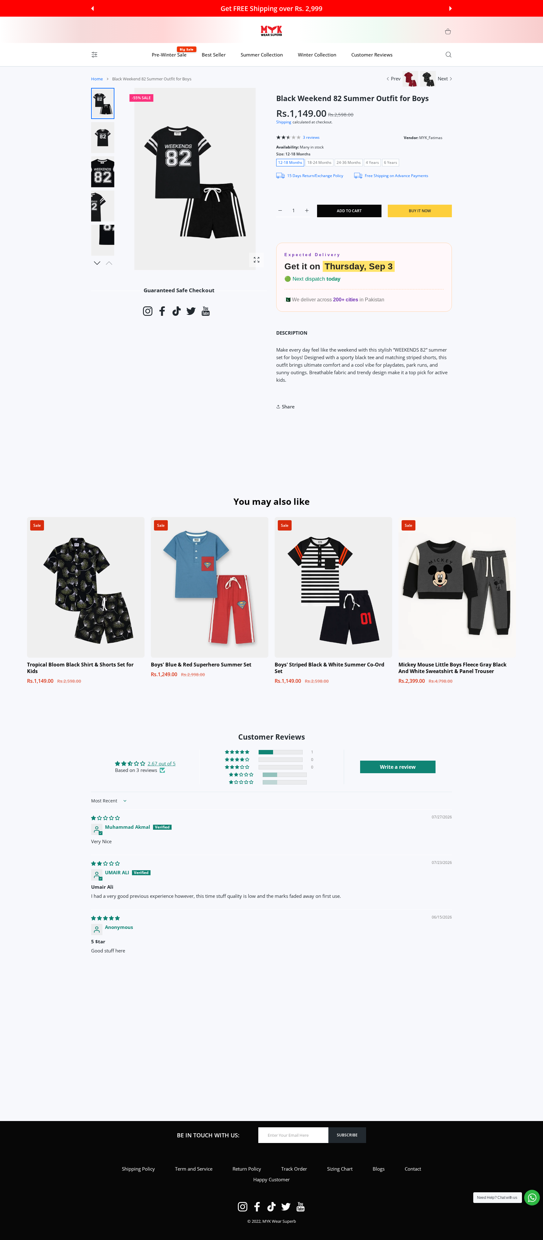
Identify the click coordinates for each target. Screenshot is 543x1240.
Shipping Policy (138, 1169)
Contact (413, 1169)
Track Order (294, 1169)
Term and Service (193, 1169)
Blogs (379, 1169)
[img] (105, 818)
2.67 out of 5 (162, 763)
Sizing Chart (340, 1169)
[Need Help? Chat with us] (532, 1197)
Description (291, 333)
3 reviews (311, 137)
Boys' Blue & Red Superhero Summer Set (201, 664)
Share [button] (288, 406)
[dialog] (448, 54)
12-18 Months (290, 162)
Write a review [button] (398, 766)
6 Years (390, 162)
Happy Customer (271, 1179)
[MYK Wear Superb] (271, 31)
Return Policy (247, 1169)
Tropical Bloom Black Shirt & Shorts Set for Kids (80, 668)
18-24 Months (319, 162)
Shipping (283, 122)
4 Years (372, 162)
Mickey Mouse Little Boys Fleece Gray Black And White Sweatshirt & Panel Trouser (452, 668)
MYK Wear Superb (279, 1221)
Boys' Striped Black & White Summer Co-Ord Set (329, 668)
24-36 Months (349, 162)
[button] (92, 8)
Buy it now (420, 210)
